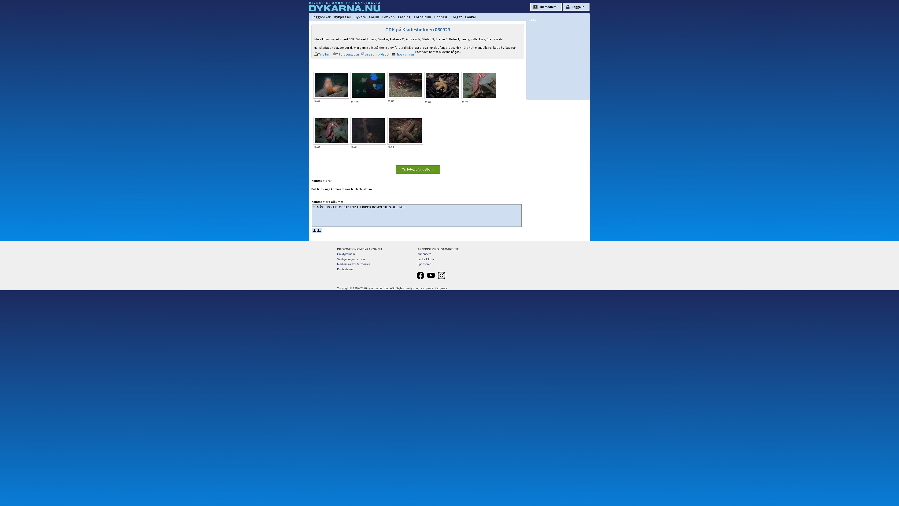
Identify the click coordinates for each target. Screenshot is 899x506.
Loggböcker (321, 17)
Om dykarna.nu (347, 254)
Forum (374, 17)
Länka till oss (425, 259)
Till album (324, 54)
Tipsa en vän (405, 54)
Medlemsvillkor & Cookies (353, 264)
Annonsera (424, 254)
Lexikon (388, 17)
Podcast (440, 17)
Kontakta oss (345, 269)
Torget (456, 17)
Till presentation (347, 54)
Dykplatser (342, 17)
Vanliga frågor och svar (351, 259)
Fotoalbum (422, 17)
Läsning (404, 17)
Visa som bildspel (377, 54)
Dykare (360, 17)
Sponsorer (424, 264)
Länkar (470, 17)
